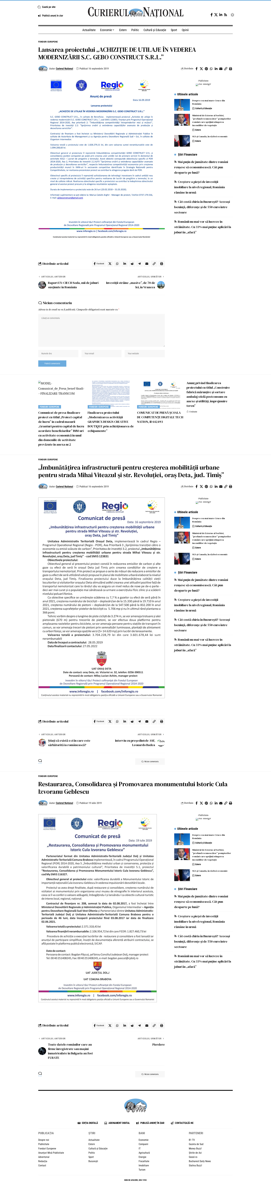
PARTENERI (196, 1133)
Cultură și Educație (203, 108)
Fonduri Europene (48, 41)
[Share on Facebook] (196, 68)
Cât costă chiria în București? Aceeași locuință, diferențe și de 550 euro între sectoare (202, 207)
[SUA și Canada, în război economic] (182, 141)
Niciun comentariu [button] (151, 761)
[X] (215, 15)
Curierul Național (64, 68)
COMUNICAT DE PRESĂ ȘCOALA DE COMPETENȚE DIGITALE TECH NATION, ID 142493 (160, 417)
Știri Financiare (187, 155)
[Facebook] (211, 15)
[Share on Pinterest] (206, 68)
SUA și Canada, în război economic (210, 136)
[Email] (221, 68)
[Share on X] (201, 68)
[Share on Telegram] (139, 263)
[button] (59, 7)
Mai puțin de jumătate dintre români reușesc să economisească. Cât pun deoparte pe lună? (201, 167)
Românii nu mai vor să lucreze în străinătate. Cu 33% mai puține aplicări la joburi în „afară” (202, 227)
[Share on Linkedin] (216, 68)
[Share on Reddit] (132, 263)
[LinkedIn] (220, 15)
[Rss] (225, 15)
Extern (198, 130)
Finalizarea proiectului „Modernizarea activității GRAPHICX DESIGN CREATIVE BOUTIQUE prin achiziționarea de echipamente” (111, 421)
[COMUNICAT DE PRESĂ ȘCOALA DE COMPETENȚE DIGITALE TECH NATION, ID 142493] (160, 395)
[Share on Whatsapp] (211, 68)
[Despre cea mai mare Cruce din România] (182, 105)
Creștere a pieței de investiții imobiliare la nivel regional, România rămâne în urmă (199, 187)
